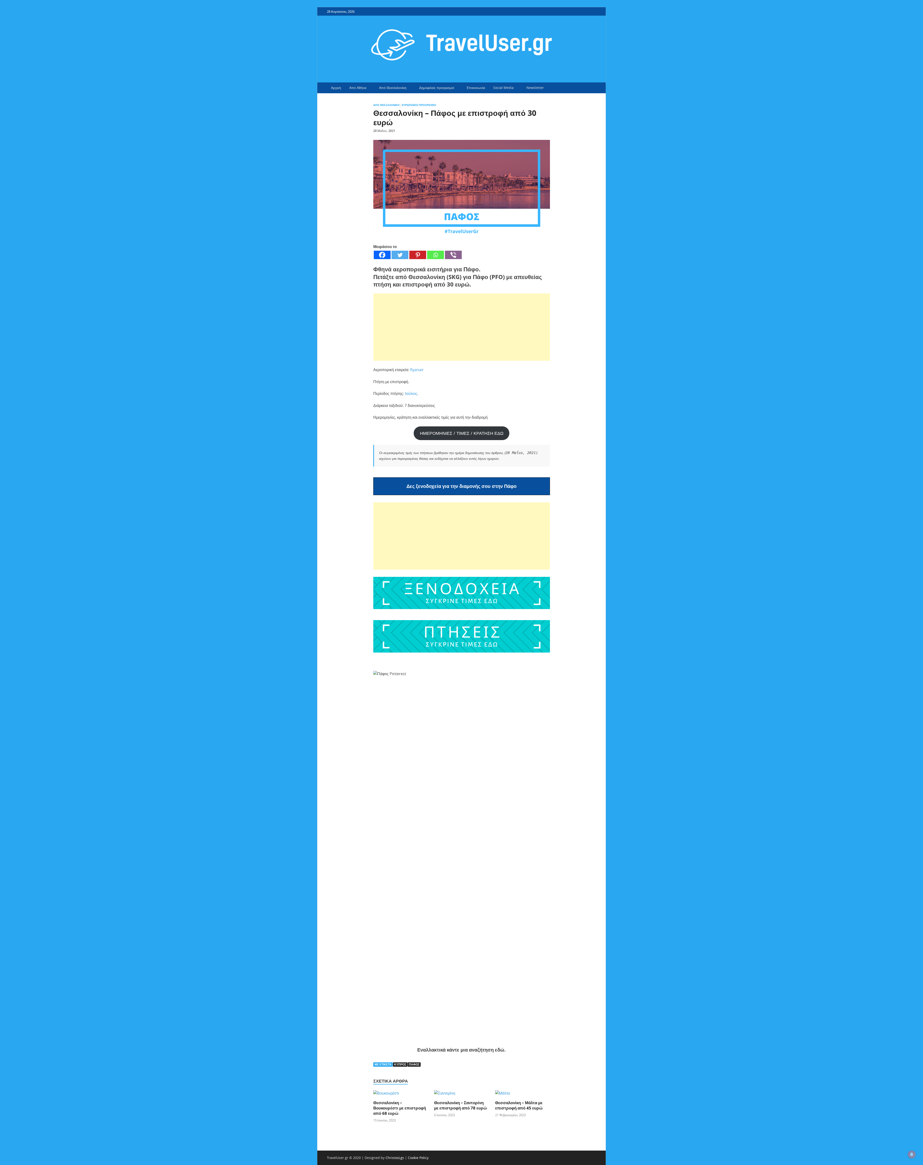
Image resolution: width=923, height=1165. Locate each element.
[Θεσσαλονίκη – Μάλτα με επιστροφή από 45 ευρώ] (502, 1094)
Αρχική (336, 87)
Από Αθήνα (357, 87)
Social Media (503, 87)
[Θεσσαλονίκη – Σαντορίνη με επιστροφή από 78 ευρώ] (444, 1094)
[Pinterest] (417, 255)
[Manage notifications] (912, 1154)
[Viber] (453, 255)
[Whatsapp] (435, 255)
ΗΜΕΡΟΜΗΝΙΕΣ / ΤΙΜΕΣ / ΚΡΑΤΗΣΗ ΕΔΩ (461, 433)
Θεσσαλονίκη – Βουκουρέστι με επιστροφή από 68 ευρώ (399, 1108)
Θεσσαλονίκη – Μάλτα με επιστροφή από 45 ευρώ (519, 1105)
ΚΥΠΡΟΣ (400, 1064)
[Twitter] (400, 255)
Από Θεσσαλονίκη (392, 87)
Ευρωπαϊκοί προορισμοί (419, 105)
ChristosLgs (395, 1157)
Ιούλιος (411, 393)
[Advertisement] (461, 327)
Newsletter (535, 87)
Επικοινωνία (476, 87)
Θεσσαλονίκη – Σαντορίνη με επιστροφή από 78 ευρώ (460, 1105)
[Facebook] (382, 255)
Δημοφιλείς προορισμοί (436, 87)
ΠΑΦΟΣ (414, 1064)
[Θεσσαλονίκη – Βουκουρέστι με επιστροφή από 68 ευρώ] (386, 1094)
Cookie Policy (418, 1157)
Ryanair (417, 369)
